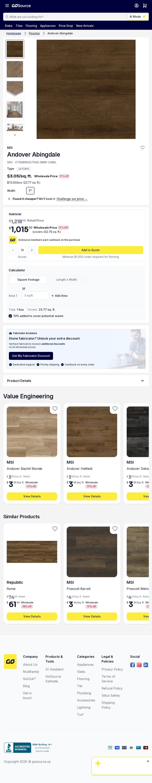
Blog (26, 686)
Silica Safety (111, 695)
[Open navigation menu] (7, 6)
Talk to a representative (121, 741)
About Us (30, 664)
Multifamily (31, 672)
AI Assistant (54, 669)
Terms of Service (108, 678)
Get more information (121, 752)
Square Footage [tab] (28, 279)
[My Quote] (145, 6)
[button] (142, 147)
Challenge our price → (72, 198)
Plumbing (84, 693)
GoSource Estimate (53, 678)
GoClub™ (29, 679)
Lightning (83, 707)
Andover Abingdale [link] (60, 33)
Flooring (34, 33)
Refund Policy (112, 688)
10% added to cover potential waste (38, 316)
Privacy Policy (112, 669)
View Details (32, 496)
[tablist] (47, 279)
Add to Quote (91, 250)
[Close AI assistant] (148, 710)
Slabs (81, 672)
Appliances (85, 664)
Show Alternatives (121, 730)
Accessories (86, 700)
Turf (80, 715)
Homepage (13, 33)
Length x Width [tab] (66, 279)
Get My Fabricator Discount (31, 355)
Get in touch (27, 695)
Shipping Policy (108, 705)
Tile (79, 686)
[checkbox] (10, 316)
